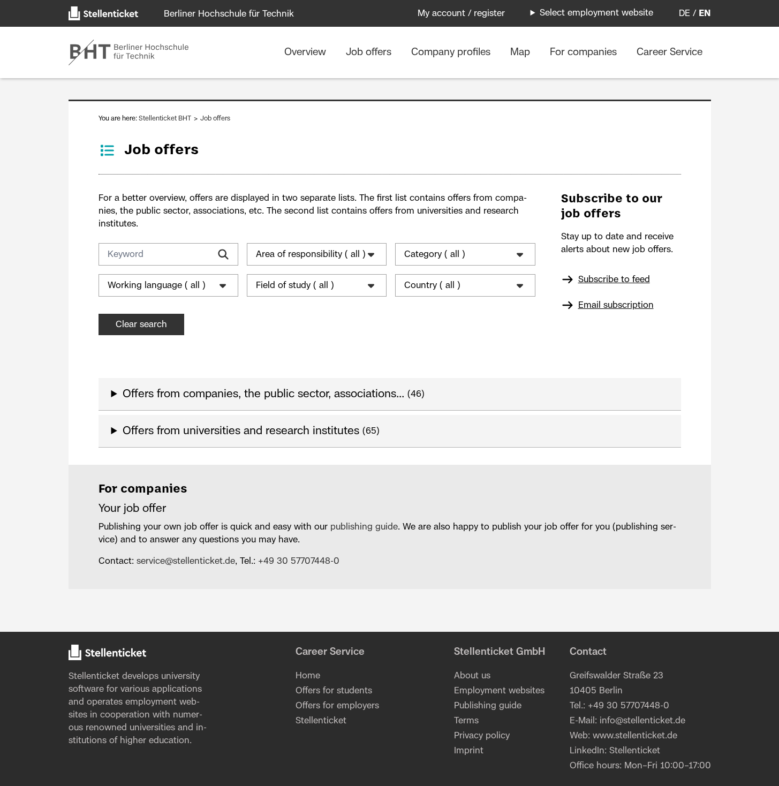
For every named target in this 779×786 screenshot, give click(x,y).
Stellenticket (94, 676)
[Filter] (223, 254)
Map (521, 52)
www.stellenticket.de (635, 735)
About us (472, 675)
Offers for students (334, 690)
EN (705, 13)
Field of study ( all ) (295, 285)
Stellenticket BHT (166, 118)
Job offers (370, 52)
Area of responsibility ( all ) (311, 254)
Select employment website (596, 13)
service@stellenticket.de (186, 561)
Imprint (468, 750)
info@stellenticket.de (642, 720)
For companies (584, 52)
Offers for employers (337, 705)
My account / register (461, 13)
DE (684, 13)
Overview (306, 52)
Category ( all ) (434, 254)
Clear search (141, 324)
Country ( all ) (432, 285)
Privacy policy (482, 735)
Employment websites (499, 690)
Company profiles (452, 52)
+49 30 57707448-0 (298, 561)
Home (308, 675)
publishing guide (364, 527)
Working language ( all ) (157, 285)
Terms (466, 720)
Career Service (669, 52)
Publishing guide (487, 705)
